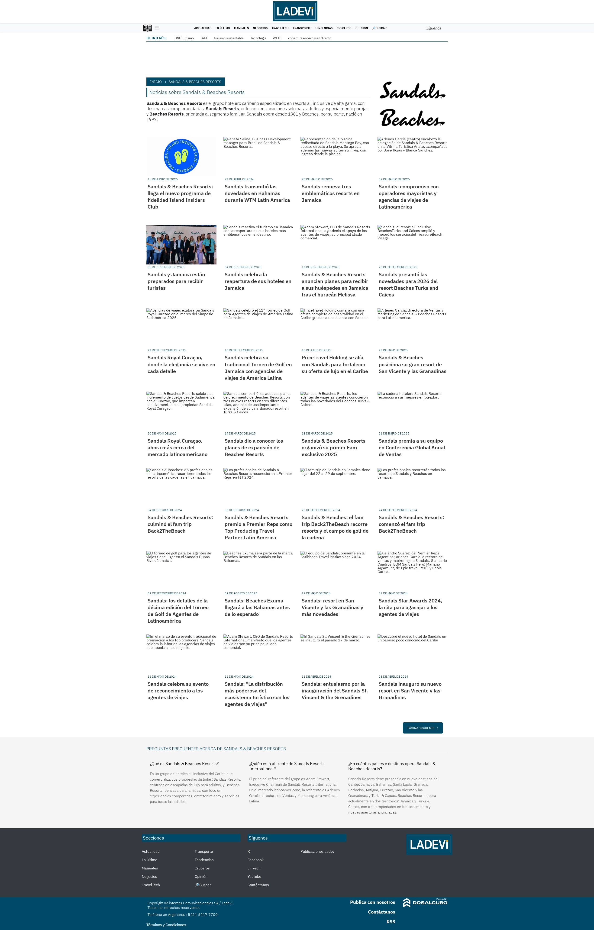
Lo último (223, 28)
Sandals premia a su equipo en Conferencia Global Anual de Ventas (412, 447)
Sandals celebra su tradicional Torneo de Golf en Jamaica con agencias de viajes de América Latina (258, 367)
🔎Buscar (379, 28)
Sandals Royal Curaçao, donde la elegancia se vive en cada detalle (181, 364)
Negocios (260, 28)
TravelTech (280, 28)
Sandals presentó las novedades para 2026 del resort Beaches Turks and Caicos (408, 284)
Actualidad (202, 28)
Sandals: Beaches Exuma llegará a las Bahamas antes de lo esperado (257, 607)
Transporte (302, 28)
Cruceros (344, 28)
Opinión (361, 28)
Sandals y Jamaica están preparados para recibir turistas (176, 281)
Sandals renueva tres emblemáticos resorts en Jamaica (331, 193)
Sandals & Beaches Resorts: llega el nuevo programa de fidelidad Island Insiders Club (180, 196)
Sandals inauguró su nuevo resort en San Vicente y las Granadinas (410, 690)
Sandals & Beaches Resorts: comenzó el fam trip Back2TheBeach (411, 524)
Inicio (156, 81)
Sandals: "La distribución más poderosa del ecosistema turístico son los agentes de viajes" (257, 693)
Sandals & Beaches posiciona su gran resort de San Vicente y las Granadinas (412, 364)
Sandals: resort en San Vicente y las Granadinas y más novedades (332, 607)
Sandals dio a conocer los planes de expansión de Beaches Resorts (254, 447)
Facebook (256, 859)
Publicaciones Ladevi (318, 851)
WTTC (277, 38)
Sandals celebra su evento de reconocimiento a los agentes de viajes (178, 690)
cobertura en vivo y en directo (309, 38)
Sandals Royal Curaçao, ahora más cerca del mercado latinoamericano (177, 447)
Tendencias (324, 28)
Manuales (241, 28)
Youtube (254, 876)
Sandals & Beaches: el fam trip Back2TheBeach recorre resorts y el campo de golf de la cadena (335, 527)
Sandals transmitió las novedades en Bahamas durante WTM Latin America (257, 193)
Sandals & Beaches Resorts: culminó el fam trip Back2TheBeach (180, 524)
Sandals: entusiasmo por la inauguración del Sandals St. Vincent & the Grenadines (335, 690)
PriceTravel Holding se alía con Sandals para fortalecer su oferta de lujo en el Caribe (335, 364)
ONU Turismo (184, 38)
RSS (391, 921)
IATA (203, 38)
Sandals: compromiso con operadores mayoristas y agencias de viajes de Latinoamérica (409, 196)
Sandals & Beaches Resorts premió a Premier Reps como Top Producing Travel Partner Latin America (258, 527)
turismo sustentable (229, 38)
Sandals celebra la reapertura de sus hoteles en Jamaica (258, 281)
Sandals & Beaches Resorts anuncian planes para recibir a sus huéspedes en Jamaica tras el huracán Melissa (335, 284)
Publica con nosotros (372, 902)
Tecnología (258, 38)
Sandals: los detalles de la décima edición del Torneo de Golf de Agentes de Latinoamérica (178, 610)
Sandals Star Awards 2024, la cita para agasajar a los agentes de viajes (410, 607)
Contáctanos (258, 884)
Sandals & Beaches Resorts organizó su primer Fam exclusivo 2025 (333, 447)
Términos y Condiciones (166, 924)
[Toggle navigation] (156, 28)
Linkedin (254, 868)
